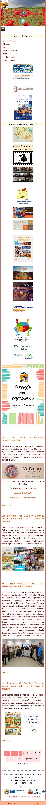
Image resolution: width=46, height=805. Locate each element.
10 (20, 759)
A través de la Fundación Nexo (23, 498)
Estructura (6, 47)
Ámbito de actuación (10, 57)
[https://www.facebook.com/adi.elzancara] (23, 13)
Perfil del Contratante (10, 51)
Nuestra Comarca (9, 60)
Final (37, 759)
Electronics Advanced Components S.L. (26, 803)
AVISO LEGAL (14, 797)
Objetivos (6, 44)
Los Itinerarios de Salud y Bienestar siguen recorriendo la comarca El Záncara (23, 518)
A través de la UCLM (23, 493)
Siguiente (28, 759)
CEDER (5, 54)
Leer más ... (6, 505)
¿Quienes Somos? (9, 41)
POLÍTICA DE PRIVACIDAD (30, 797)
